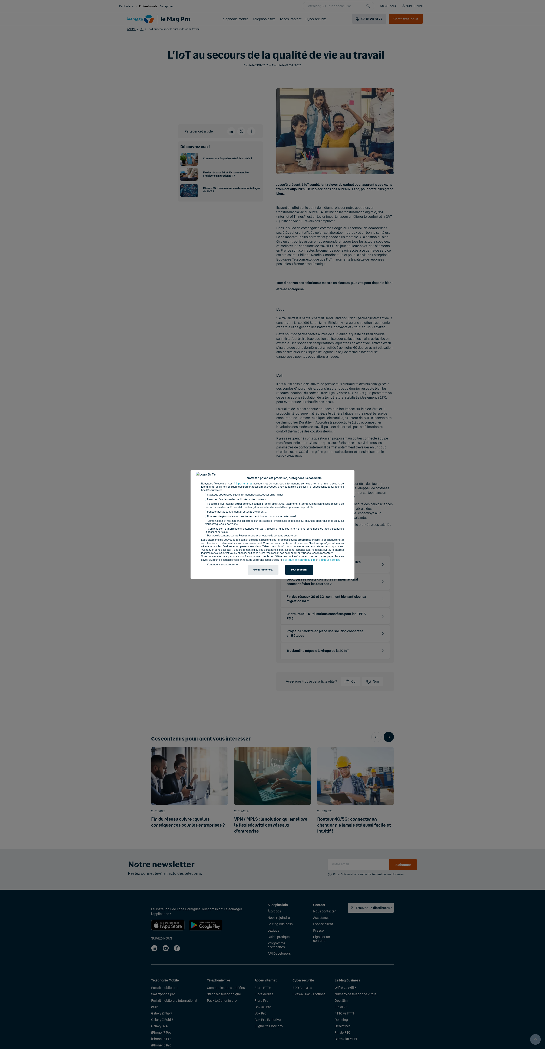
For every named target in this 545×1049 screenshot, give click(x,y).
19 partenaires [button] (243, 483)
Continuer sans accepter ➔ (222, 564)
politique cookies (329, 560)
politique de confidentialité (299, 560)
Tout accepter (299, 569)
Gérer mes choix (262, 569)
